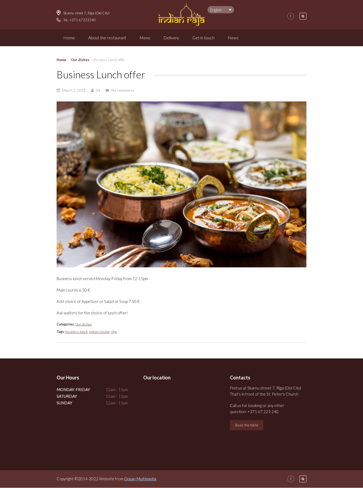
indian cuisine (99, 331)
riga (114, 331)
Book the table (246, 425)
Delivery (171, 37)
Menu (145, 37)
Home (69, 37)
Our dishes (80, 60)
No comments (122, 90)
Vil (98, 90)
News (233, 37)
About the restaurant (107, 37)
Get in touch (203, 37)
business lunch (76, 331)
